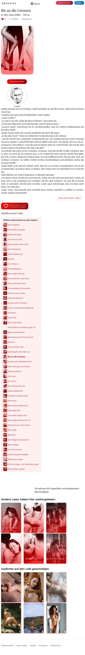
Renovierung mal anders (19, 366)
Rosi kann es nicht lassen (19, 425)
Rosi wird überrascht (17, 283)
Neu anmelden (65, 3)
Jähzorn (11, 342)
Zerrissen (12, 313)
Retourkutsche (14, 371)
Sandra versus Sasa (16, 293)
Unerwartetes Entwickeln (19, 288)
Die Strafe (12, 430)
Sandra (11, 259)
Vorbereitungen (15, 234)
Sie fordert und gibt (16, 230)
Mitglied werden (7, 646)
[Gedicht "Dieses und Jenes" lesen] (56, 632)
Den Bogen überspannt (18, 440)
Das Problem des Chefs (18, 244)
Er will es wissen (15, 449)
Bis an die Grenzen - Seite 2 (70, 198)
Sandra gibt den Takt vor (19, 352)
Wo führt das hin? (15, 298)
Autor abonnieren (17, 82)
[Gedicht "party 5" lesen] (11, 632)
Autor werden (21, 646)
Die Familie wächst (16, 469)
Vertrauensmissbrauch (18, 405)
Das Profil (12, 318)
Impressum (43, 646)
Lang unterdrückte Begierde (21, 308)
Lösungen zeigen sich (17, 415)
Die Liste (11, 376)
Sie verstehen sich (16, 347)
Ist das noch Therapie (17, 303)
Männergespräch (15, 391)
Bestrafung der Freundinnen (20, 337)
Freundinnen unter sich (18, 278)
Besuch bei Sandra (16, 332)
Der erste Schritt (15, 239)
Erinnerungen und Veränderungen (23, 464)
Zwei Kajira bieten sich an (19, 420)
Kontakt (33, 646)
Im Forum (12, 381)
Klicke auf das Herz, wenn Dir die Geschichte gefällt (17, 206)
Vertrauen (12, 401)
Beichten (12, 435)
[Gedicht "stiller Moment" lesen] (34, 601)
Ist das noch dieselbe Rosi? (20, 361)
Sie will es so (13, 264)
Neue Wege (13, 445)
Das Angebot (14, 225)
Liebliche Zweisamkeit (18, 396)
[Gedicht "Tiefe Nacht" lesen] (11, 601)
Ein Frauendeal (14, 322)
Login (79, 3)
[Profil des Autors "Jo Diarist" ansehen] (17, 86)
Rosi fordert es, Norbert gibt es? (22, 327)
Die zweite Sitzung (16, 274)
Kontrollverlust (14, 249)
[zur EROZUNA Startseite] (9, 3)
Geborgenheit (14, 410)
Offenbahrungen (15, 459)
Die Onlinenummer (16, 386)
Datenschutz (55, 646)
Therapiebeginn (15, 269)
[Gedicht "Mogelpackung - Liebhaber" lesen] (56, 601)
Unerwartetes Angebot (18, 454)
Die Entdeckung (15, 254)
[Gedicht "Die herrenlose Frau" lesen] (34, 632)
